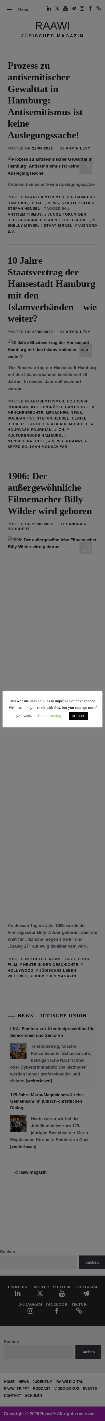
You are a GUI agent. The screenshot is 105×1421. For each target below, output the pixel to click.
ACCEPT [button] (78, 716)
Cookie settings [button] (50, 716)
